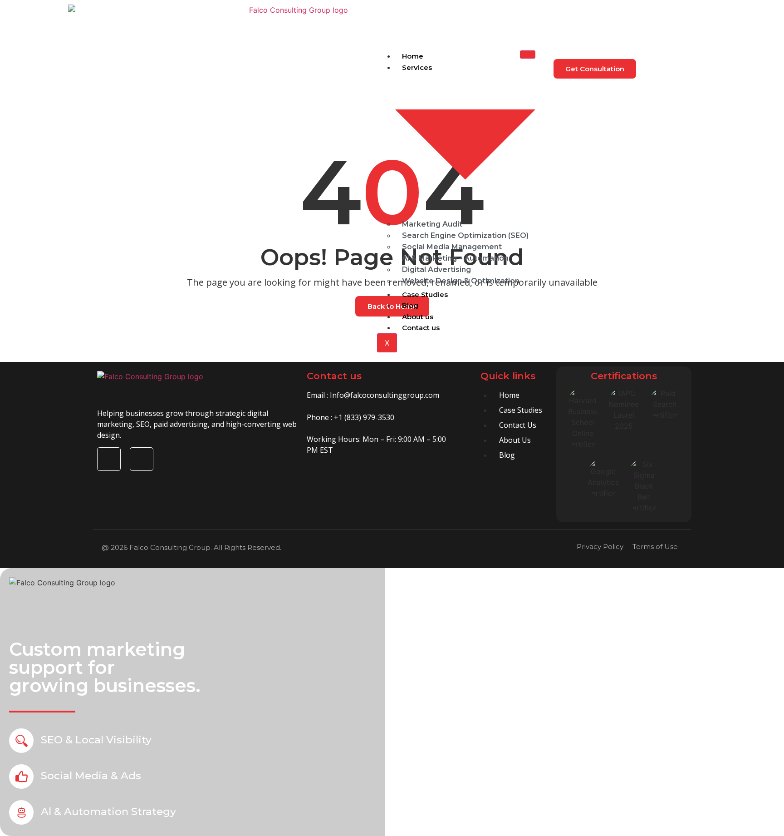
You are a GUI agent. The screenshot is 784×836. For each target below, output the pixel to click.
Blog (410, 305)
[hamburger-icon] (527, 54)
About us (417, 316)
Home (412, 56)
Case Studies (425, 294)
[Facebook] (109, 459)
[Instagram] (141, 459)
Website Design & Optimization (460, 281)
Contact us (421, 327)
